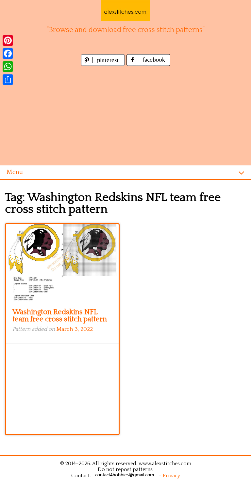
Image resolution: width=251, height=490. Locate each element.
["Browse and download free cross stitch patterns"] (125, 10)
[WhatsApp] (7, 66)
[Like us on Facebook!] (148, 64)
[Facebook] (7, 53)
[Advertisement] (125, 116)
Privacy (171, 476)
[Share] (7, 79)
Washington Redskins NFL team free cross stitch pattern (59, 315)
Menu (15, 172)
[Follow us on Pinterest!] (103, 64)
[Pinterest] (7, 40)
